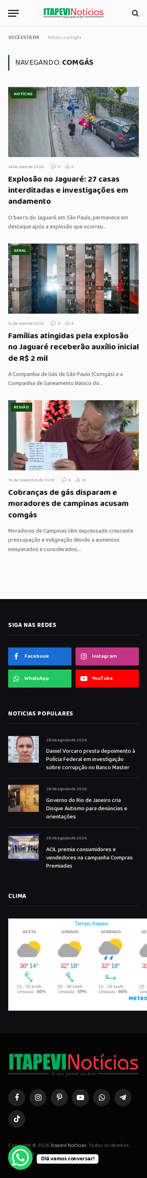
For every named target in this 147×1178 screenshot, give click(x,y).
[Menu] (13, 13)
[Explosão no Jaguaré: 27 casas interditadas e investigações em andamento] (73, 122)
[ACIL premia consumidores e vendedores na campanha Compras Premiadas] (23, 847)
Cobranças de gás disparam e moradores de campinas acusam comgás (68, 503)
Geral (20, 250)
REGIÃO (21, 407)
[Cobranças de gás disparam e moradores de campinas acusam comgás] (73, 435)
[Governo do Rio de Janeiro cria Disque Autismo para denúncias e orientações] (23, 798)
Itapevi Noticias (69, 1145)
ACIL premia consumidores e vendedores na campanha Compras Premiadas (89, 857)
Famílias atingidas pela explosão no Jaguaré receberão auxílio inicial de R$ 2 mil (73, 347)
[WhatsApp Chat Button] (20, 1157)
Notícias (23, 94)
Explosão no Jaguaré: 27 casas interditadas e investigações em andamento (68, 190)
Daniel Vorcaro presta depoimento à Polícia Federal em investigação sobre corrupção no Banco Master (90, 759)
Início (54, 37)
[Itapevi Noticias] (73, 13)
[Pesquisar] (134, 13)
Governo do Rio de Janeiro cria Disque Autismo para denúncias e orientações (86, 808)
